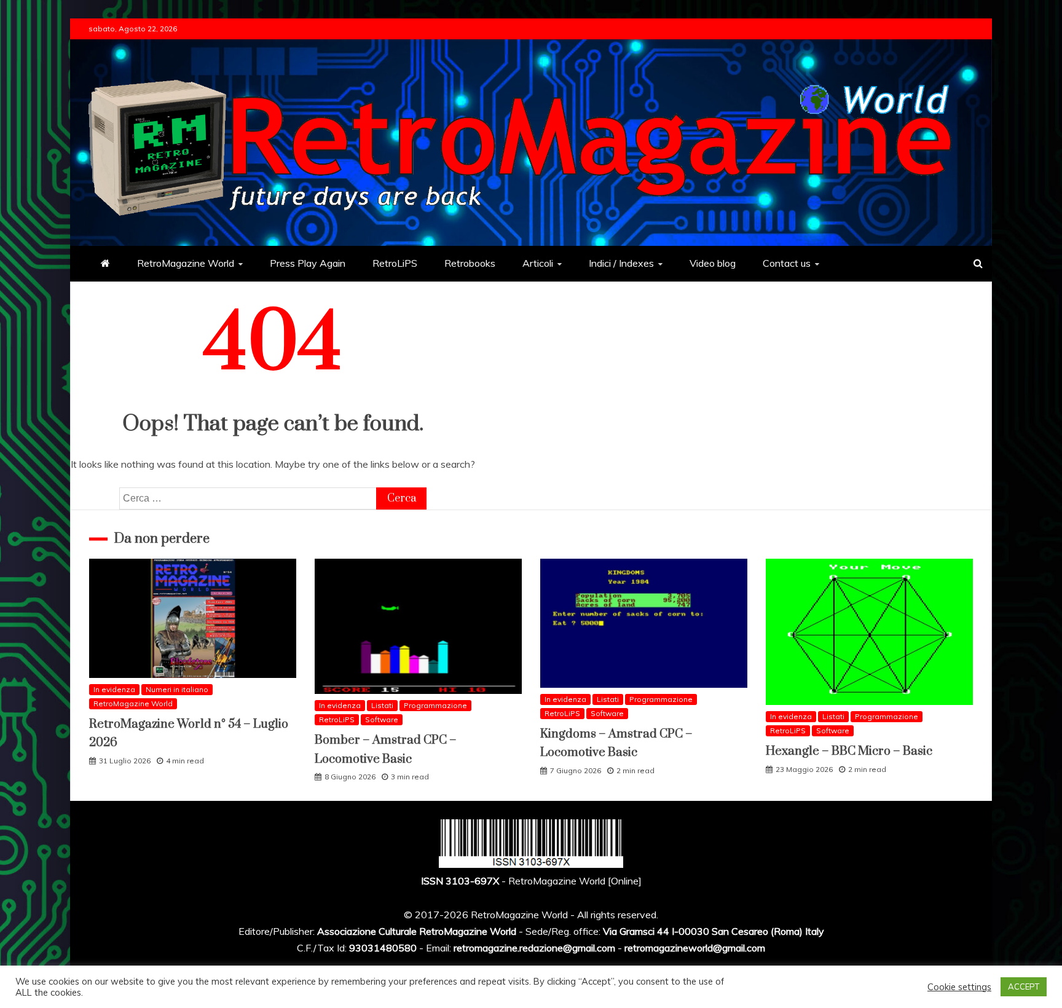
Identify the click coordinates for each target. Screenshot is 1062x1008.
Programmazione (435, 705)
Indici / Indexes (621, 263)
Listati (382, 705)
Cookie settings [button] (959, 987)
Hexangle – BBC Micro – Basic (849, 751)
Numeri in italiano (177, 689)
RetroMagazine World (185, 263)
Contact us (787, 263)
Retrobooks (469, 263)
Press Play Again (307, 263)
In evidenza (114, 689)
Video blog (713, 263)
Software (381, 719)
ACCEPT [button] (1023, 986)
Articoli (537, 263)
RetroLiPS (394, 263)
